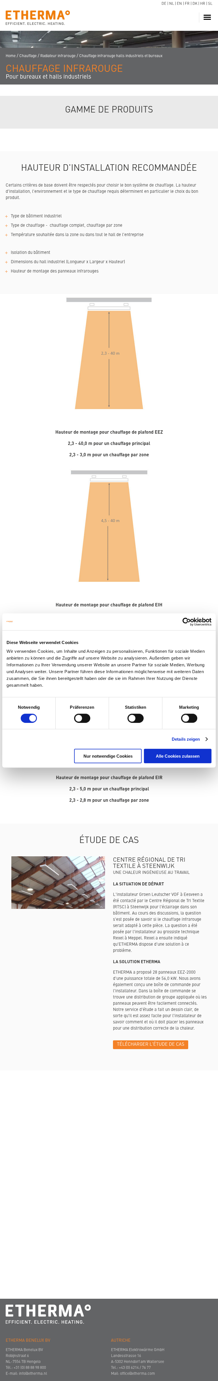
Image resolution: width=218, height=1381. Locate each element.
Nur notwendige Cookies (108, 756)
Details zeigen (186, 738)
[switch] (82, 718)
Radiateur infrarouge (58, 56)
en (179, 4)
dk (194, 4)
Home (11, 56)
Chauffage (28, 56)
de (164, 4)
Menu (208, 17)
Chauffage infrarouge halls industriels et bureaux (120, 56)
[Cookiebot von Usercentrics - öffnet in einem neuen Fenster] (186, 621)
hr (202, 4)
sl (210, 4)
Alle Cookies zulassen (178, 756)
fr (187, 4)
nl (171, 4)
